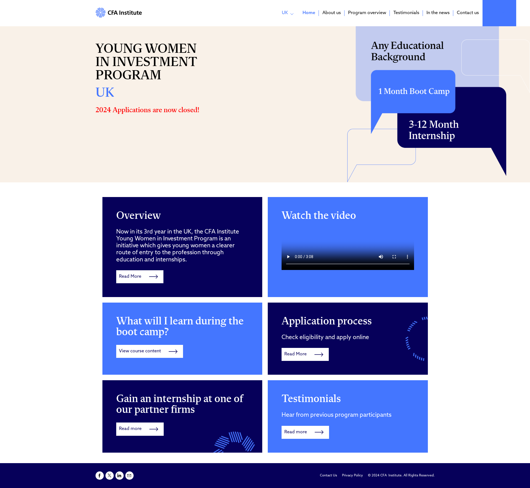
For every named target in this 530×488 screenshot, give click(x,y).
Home (309, 13)
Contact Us (328, 475)
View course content (140, 351)
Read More (130, 276)
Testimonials (406, 13)
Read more (130, 429)
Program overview (367, 13)
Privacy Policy (352, 475)
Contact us (468, 13)
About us (331, 13)
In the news (438, 13)
